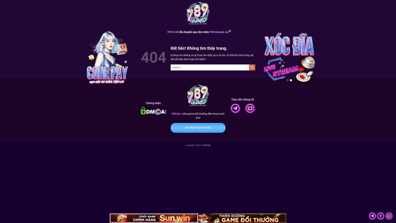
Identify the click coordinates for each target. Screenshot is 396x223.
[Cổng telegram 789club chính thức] (372, 215)
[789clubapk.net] (198, 14)
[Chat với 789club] (389, 215)
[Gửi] (252, 67)
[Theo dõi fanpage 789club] (381, 215)
